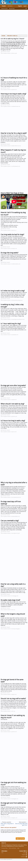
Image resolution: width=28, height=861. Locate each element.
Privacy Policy (4, 848)
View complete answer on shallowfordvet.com (10, 106)
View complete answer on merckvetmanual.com (11, 497)
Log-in (24, 852)
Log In (25, 6)
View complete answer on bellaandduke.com (10, 516)
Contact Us (23, 856)
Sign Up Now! (20, 838)
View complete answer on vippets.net (9, 399)
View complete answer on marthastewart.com (10, 166)
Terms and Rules (12, 848)
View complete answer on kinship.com (9, 248)
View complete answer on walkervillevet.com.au (11, 145)
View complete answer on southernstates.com (10, 264)
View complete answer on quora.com (9, 431)
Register (20, 6)
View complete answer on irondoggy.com (9, 596)
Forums (4, 6)
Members (10, 6)
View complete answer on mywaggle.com (9, 798)
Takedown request (6, 51)
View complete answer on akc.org (8, 609)
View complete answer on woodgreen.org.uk (10, 533)
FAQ (2, 852)
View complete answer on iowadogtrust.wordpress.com (12, 319)
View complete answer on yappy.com (9, 694)
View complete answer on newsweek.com (9, 334)
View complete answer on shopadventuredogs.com (12, 300)
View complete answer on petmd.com (9, 89)
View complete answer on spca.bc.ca (8, 230)
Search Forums (4, 8)
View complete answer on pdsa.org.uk (9, 53)
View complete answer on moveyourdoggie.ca (10, 628)
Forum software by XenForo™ (6, 859)
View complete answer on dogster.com (9, 817)
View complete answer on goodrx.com (9, 416)
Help (18, 848)
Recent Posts (11, 8)
